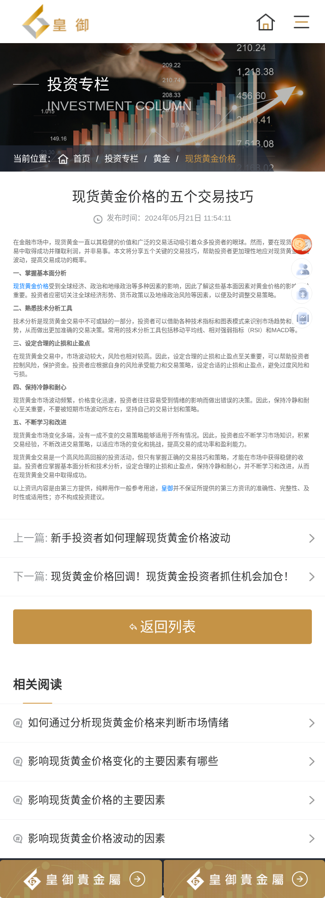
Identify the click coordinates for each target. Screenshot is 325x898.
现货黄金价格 (210, 159)
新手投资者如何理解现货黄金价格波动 (141, 538)
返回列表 (168, 627)
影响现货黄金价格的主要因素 (96, 800)
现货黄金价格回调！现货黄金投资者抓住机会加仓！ (172, 576)
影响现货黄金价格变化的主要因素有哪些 (123, 761)
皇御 (167, 488)
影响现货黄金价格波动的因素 (96, 838)
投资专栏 (121, 159)
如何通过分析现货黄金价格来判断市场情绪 (128, 723)
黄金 (161, 159)
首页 (81, 159)
